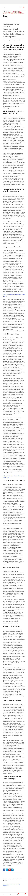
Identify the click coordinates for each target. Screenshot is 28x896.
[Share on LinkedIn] (12, 870)
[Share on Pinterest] (9, 870)
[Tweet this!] (7, 870)
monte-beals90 (16, 40)
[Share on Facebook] (4, 870)
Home (4, 11)
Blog (8, 11)
